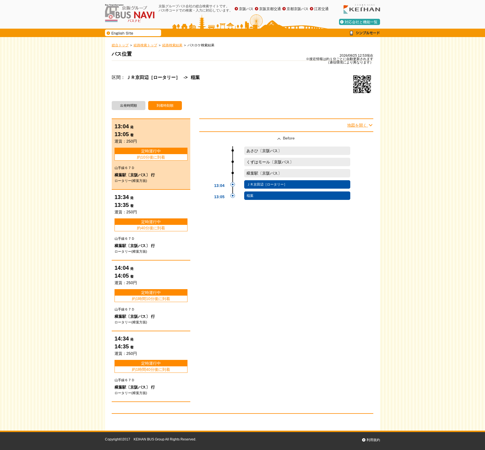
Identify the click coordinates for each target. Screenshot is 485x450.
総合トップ (120, 45)
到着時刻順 (165, 106)
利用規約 (373, 440)
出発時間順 (128, 106)
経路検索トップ (145, 45)
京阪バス (246, 9)
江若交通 (321, 9)
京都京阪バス (297, 9)
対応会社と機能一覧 (361, 22)
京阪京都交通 (270, 9)
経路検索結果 (172, 45)
